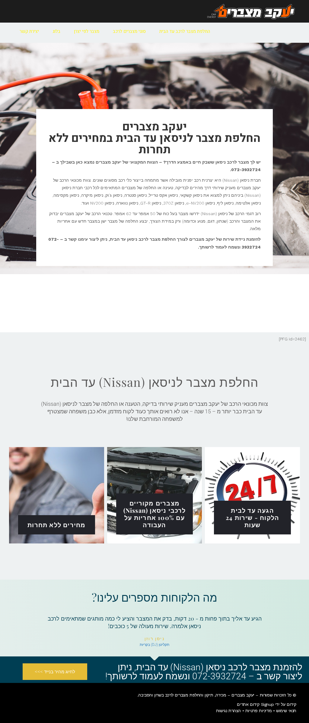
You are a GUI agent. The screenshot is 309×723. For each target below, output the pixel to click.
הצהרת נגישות (228, 710)
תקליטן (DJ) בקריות (154, 645)
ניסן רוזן (155, 638)
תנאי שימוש (286, 710)
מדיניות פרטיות (258, 710)
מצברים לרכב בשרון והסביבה (163, 695)
